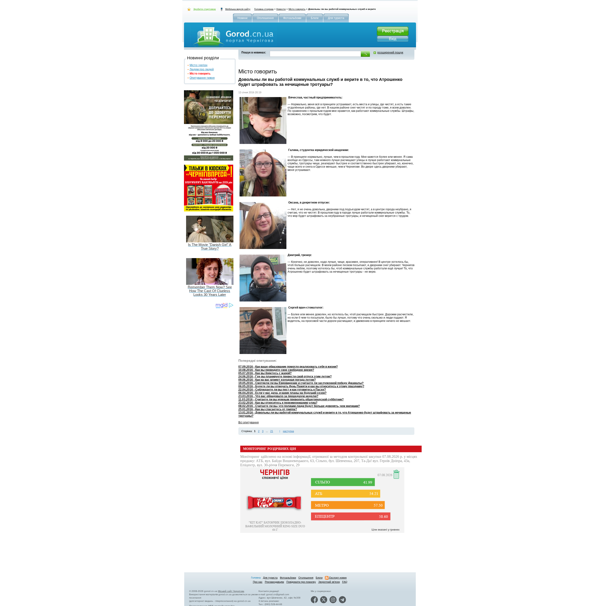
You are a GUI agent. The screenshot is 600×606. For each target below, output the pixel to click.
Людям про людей (202, 69)
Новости (281, 9)
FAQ (344, 581)
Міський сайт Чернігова (231, 591)
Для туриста (270, 577)
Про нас (257, 581)
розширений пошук (390, 52)
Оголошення (305, 577)
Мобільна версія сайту (237, 9)
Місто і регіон (198, 65)
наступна (288, 431)
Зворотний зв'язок (329, 581)
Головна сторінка (264, 9)
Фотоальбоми (288, 577)
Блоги (319, 577)
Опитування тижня (202, 77)
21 (271, 431)
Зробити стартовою (204, 9)
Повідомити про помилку (301, 581)
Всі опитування (248, 422)
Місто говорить (297, 9)
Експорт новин (338, 577)
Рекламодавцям (274, 581)
